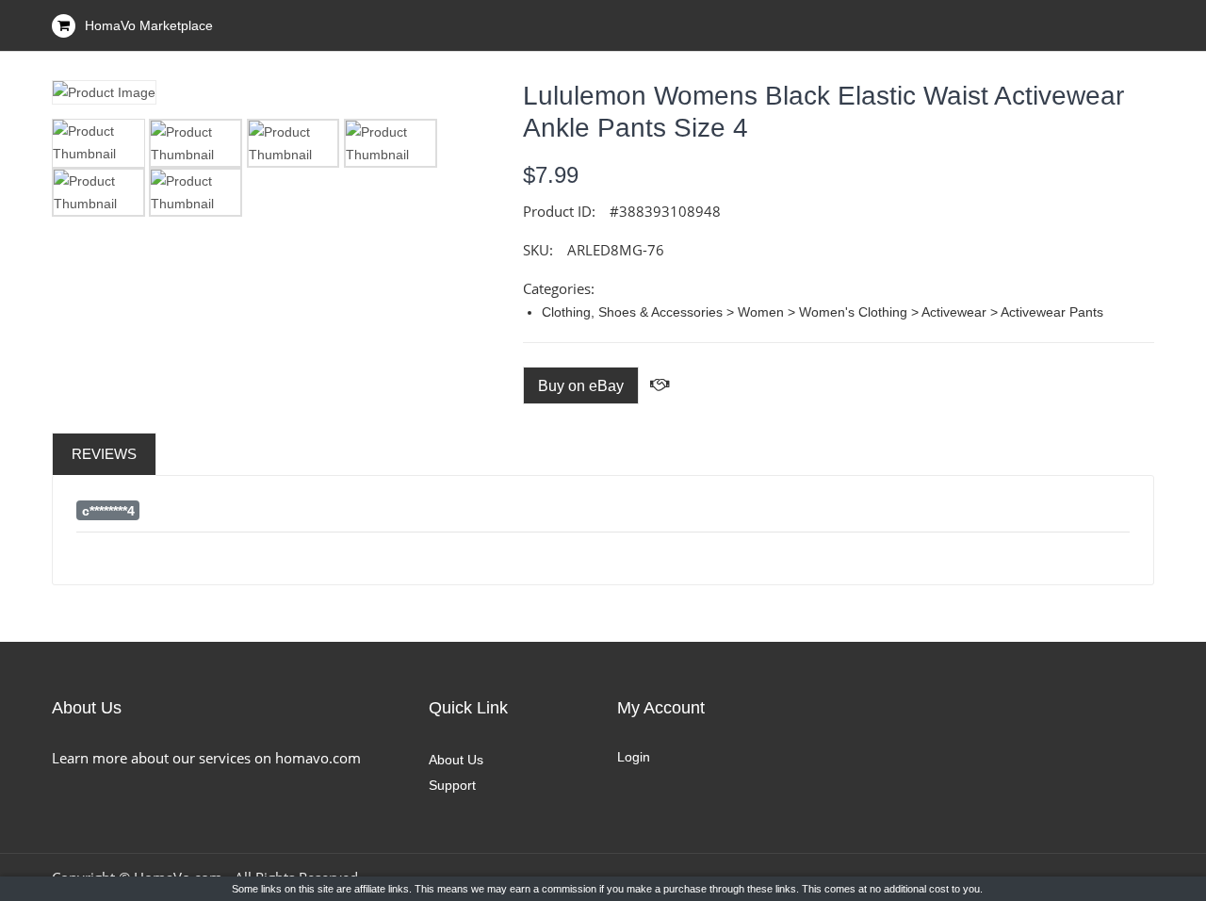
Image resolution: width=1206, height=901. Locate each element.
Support (452, 785)
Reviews (104, 454)
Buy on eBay (581, 386)
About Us (456, 759)
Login (633, 756)
